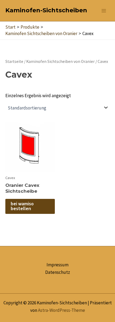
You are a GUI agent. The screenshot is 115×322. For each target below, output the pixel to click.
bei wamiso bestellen (22, 206)
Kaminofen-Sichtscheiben (46, 10)
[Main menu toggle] (104, 11)
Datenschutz (57, 272)
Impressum (57, 265)
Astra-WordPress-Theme (61, 310)
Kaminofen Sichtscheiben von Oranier (60, 61)
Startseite (14, 61)
